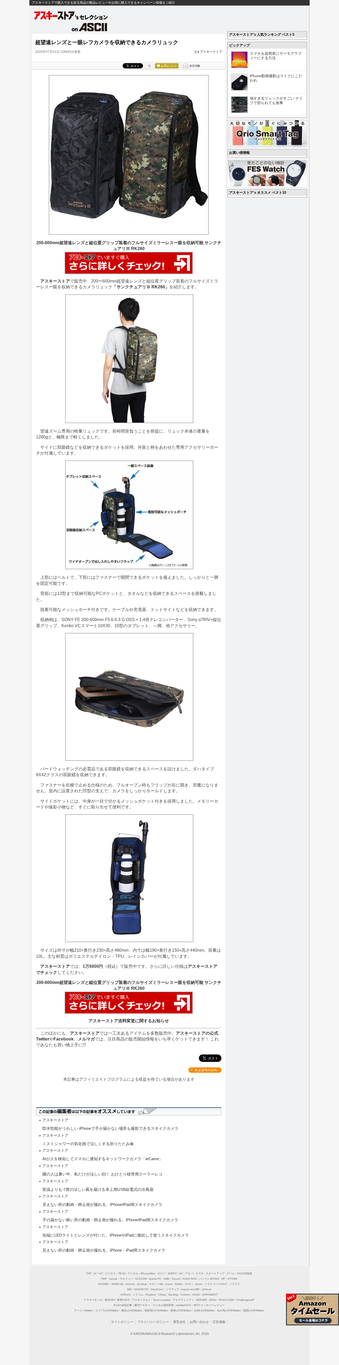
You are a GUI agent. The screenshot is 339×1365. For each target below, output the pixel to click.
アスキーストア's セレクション (71, 15)
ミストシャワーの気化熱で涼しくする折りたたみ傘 (88, 1143)
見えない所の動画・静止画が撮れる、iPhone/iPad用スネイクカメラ (102, 1204)
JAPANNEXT (210, 1294)
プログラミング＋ (183, 1299)
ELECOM (141, 1278)
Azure (169, 1284)
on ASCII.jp (89, 27)
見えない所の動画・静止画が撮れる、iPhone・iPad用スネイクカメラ (103, 1250)
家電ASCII (123, 1299)
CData (162, 1294)
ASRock (125, 1294)
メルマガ (86, 1039)
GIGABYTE (141, 1289)
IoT (101, 1273)
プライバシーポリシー (153, 1322)
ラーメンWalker (83, 1310)
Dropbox (151, 1294)
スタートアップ (215, 1273)
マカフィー (126, 1278)
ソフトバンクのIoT (215, 1284)
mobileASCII (183, 1305)
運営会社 (179, 1322)
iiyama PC (155, 1278)
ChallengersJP (245, 1299)
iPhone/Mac (148, 1273)
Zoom (198, 1284)
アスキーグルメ (141, 1299)
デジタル (133, 1273)
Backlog (173, 1294)
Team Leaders (161, 1299)
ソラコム (138, 1294)
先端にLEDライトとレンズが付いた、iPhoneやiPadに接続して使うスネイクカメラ (115, 1235)
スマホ (199, 1273)
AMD (167, 1278)
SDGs (212, 1299)
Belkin (178, 1284)
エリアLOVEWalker (107, 1310)
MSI (129, 1289)
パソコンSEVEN (209, 1278)
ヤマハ (189, 1284)
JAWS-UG (117, 1284)
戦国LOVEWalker (253, 1310)
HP (223, 1278)
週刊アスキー (142, 1305)
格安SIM (110, 1299)
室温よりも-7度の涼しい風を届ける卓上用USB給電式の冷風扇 (97, 1189)
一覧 (148, 65)
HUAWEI (103, 1284)
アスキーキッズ (93, 1299)
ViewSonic (157, 1289)
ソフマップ (172, 1289)
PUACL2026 (226, 1299)
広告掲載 (219, 1322)
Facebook (63, 1039)
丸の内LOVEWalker (229, 1310)
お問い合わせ (199, 1322)
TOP (88, 1273)
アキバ (189, 1273)
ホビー (162, 1273)
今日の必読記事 (122, 1305)
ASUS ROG (189, 1278)
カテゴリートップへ (205, 1070)
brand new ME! (190, 1289)
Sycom (176, 1278)
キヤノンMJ (156, 1284)
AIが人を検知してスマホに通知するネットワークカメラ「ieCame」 (102, 1158)
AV (181, 1273)
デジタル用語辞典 (163, 1305)
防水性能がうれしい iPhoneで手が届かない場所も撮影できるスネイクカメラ (110, 1128)
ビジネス (110, 1273)
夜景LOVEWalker (181, 1310)
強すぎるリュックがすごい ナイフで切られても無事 (276, 100)
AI (95, 1273)
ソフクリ (234, 1284)
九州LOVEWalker (204, 1310)
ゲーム (231, 1273)
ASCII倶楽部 (244, 1273)
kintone (130, 1284)
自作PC (172, 1273)
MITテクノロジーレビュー (209, 1305)
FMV (104, 1278)
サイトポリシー (122, 1322)
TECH (121, 1273)
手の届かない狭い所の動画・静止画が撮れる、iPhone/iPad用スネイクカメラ (110, 1220)
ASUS (196, 1294)
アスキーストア (211, 52)
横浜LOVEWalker (131, 1310)
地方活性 (201, 1299)
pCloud (206, 1289)
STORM (232, 1278)
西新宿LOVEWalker (156, 1310)
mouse (113, 1278)
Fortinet (185, 1294)
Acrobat (142, 1284)
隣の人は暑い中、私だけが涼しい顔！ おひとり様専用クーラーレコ (102, 1174)
